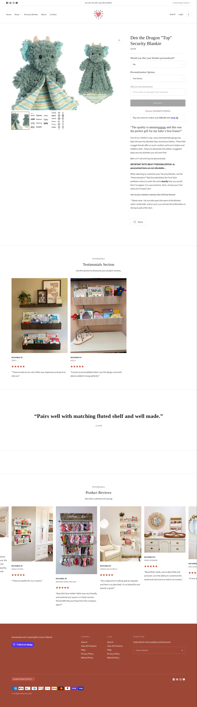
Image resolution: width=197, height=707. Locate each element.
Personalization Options (142, 72)
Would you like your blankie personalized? (152, 58)
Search (84, 642)
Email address (141, 647)
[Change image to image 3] (58, 121)
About (43, 14)
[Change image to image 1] (20, 121)
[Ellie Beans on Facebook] (7, 3)
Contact (53, 14)
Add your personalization (141, 86)
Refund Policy (87, 657)
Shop (17, 14)
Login (180, 14)
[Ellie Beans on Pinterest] (10, 3)
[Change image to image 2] (39, 121)
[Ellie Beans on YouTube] (17, 3)
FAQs (83, 649)
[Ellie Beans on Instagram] (14, 3)
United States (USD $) (181, 3)
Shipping (148, 111)
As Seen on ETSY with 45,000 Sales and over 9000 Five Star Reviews (98, 5)
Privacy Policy (87, 653)
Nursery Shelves (31, 14)
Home (8, 14)
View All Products (88, 646)
